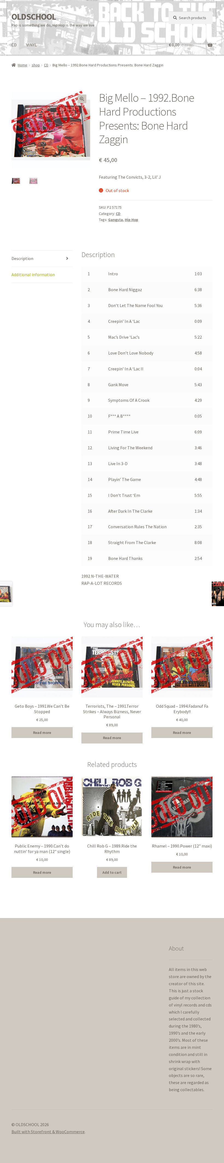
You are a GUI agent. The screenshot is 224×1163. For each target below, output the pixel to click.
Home (22, 65)
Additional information (33, 274)
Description (22, 258)
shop (36, 65)
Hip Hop (131, 219)
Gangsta (115, 219)
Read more (42, 732)
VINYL (31, 45)
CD (14, 45)
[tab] (42, 259)
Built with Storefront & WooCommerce (48, 1131)
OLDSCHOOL (33, 16)
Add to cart (112, 872)
